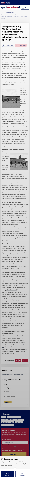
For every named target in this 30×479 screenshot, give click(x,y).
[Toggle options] (15, 468)
